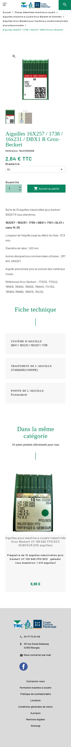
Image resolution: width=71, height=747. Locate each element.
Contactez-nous (35, 681)
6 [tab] (35, 592)
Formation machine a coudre (35, 687)
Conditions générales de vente (35, 706)
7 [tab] (41, 592)
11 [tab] (63, 592)
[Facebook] (27, 665)
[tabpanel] (35, 532)
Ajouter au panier (46, 188)
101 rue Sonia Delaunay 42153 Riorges (36, 645)
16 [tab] (46, 597)
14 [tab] (35, 597)
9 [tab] (52, 592)
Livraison (35, 700)
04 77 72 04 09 (32, 636)
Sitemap (35, 725)
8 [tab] (46, 592)
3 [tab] (19, 592)
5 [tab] (30, 592)
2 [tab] (13, 592)
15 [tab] (41, 597)
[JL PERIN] (35, 622)
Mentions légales (35, 719)
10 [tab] (57, 592)
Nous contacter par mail (37, 654)
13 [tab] (30, 597)
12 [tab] (24, 597)
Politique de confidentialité (35, 693)
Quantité (12, 182)
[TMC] (35, 5)
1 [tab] (8, 592)
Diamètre (12, 163)
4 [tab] (24, 592)
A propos (35, 712)
